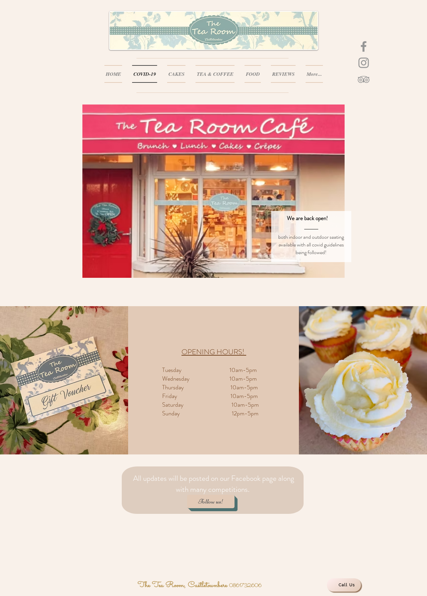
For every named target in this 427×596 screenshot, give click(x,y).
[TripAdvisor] (364, 79)
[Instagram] (364, 63)
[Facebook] (364, 46)
